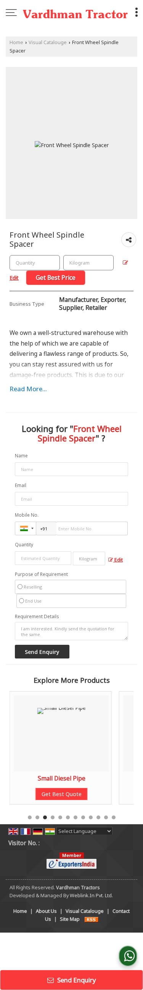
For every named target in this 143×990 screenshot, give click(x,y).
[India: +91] (25, 528)
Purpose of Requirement (41, 574)
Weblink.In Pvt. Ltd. (91, 895)
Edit (118, 560)
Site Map (70, 919)
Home (16, 42)
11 (106, 817)
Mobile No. (27, 515)
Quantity (24, 544)
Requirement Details (37, 616)
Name (21, 455)
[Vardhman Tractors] (75, 13)
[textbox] (88, 262)
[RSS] (91, 919)
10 (98, 817)
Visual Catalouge (48, 42)
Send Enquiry (76, 980)
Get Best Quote (62, 794)
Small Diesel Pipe (61, 778)
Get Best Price (56, 278)
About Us (46, 911)
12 (114, 817)
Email (20, 485)
